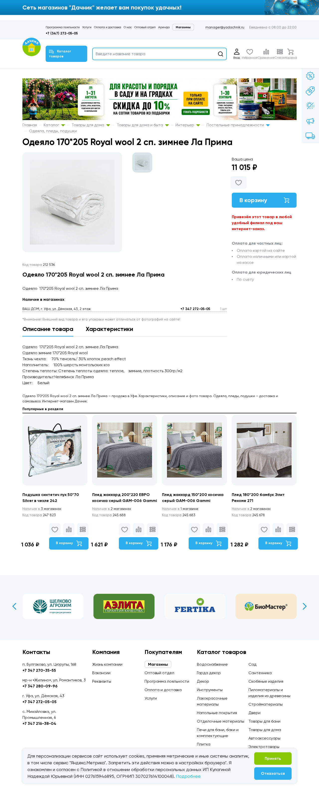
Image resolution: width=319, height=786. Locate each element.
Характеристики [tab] (109, 328)
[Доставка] (310, 135)
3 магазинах (41, 509)
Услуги (86, 27)
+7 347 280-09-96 (40, 686)
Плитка (203, 744)
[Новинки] (310, 90)
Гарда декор (209, 672)
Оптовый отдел (145, 27)
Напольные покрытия (217, 712)
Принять (273, 758)
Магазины (183, 27)
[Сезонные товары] (310, 105)
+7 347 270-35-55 (39, 670)
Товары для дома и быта (140, 125)
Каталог (52, 125)
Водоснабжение (212, 664)
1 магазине (180, 509)
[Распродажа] (310, 120)
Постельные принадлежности (236, 125)
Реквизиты (101, 681)
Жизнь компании (107, 664)
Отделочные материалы (220, 721)
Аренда (164, 27)
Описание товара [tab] (47, 328)
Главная (29, 125)
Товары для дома (88, 125)
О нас (128, 27)
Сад (252, 664)
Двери (254, 712)
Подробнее (188, 776)
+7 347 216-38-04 (39, 723)
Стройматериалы (265, 704)
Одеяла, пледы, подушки (53, 131)
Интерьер (185, 125)
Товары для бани (264, 721)
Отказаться (273, 773)
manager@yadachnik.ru (224, 27)
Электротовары (263, 746)
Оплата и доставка (107, 27)
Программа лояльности (63, 27)
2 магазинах (111, 509)
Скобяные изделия (265, 681)
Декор (203, 681)
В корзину (253, 200)
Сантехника (260, 672)
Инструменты (210, 689)
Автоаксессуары (264, 738)
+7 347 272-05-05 (195, 309)
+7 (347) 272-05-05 (62, 33)
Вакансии (101, 672)
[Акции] (310, 75)
